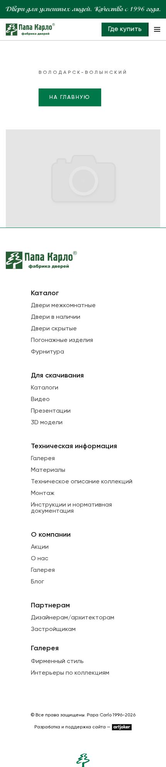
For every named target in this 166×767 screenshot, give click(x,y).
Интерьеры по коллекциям (70, 673)
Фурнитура (47, 352)
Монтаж (42, 493)
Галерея (43, 459)
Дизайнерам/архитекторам (72, 618)
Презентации (51, 411)
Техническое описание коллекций (81, 482)
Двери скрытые (54, 329)
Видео (40, 399)
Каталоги (44, 388)
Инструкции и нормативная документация (71, 508)
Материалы (48, 470)
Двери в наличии (55, 317)
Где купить (125, 29)
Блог (37, 582)
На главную (69, 97)
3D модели (47, 423)
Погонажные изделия (62, 340)
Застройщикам (53, 629)
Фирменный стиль (57, 661)
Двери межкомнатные (63, 306)
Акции (40, 547)
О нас (39, 559)
